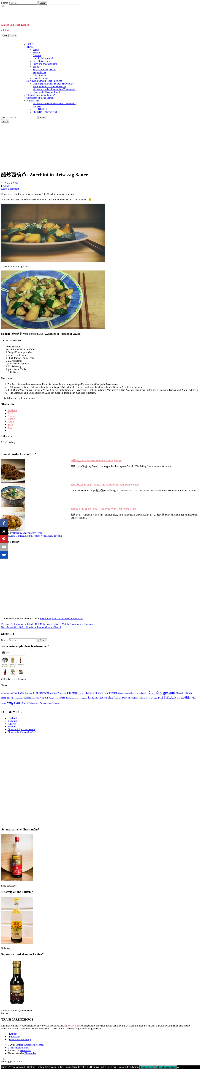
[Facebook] (4, 523)
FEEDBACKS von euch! (45, 112)
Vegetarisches (39, 72)
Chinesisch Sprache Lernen (40, 97)
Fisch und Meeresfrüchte (45, 64)
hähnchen (18, 698)
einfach (79, 692)
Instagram (12, 721)
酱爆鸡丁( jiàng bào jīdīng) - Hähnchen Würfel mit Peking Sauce (103, 509)
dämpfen (63, 693)
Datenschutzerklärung (20, 1039)
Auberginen (5, 693)
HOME (30, 44)
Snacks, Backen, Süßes (44, 69)
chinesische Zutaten (47, 692)
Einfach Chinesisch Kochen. (30, 1044)
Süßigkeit (170, 697)
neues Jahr (35, 698)
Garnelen (144, 693)
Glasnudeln (181, 693)
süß (160, 697)
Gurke (189, 693)
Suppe (36, 66)
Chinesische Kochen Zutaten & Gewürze (53, 83)
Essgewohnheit (94, 692)
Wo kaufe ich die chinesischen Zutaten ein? (54, 89)
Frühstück (135, 693)
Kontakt (37, 106)
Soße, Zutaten (39, 75)
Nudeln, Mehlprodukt (43, 58)
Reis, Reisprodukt (41, 61)
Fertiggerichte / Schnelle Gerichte (49, 86)
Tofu (178, 698)
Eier (70, 693)
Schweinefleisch (130, 697)
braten (21, 692)
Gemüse (37, 55)
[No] (178, 1067)
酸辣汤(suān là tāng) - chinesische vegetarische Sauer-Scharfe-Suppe (105, 484)
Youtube (12, 726)
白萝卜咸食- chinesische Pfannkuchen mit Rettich (31, 627)
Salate (36, 49)
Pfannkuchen (54, 698)
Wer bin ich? (32, 100)
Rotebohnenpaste (80, 698)
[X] (4, 531)
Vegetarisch (46, 535)
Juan (6, 186)
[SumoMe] (4, 555)
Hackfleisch (7, 697)
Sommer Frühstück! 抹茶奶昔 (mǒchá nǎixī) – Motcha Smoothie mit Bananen (47, 624)
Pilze (62, 697)
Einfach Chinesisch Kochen (15, 24)
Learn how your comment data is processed (61, 618)
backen (14, 692)
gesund (28, 535)
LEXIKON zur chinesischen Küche (44, 80)
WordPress (25, 1050)
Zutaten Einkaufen (53, 703)
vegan (3, 703)
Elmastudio (30, 1053)
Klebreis (26, 697)
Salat (90, 697)
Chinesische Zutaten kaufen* (40, 95)
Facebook (12, 718)
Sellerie (142, 698)
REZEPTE (31, 47)
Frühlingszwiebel (124, 693)
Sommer (149, 698)
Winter (43, 703)
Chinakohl (30, 693)
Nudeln (44, 697)
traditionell (188, 697)
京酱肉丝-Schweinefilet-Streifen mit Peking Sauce (96, 460)
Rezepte (17, 533)
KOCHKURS (40, 109)
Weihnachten (34, 703)
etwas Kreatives (40, 78)
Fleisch (36, 52)
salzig (97, 698)
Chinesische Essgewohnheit (46, 92)
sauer (102, 697)
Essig (12, 535)
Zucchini (58, 535)
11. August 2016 (9, 183)
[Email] (4, 547)
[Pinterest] (4, 539)
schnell (118, 698)
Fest (106, 692)
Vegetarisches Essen (32, 533)
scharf (37, 535)
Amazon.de (73, 1025)
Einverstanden (146, 1067)
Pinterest (12, 723)
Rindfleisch (70, 698)
